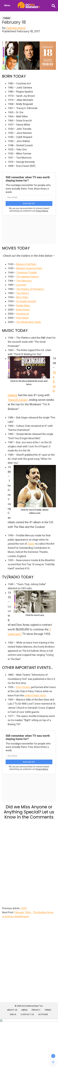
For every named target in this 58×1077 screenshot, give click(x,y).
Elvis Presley (23, 687)
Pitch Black (22, 317)
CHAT (24, 908)
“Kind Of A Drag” (18, 399)
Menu (7, 5)
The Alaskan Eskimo (27, 276)
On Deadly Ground (26, 301)
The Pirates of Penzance (30, 289)
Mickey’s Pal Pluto (26, 264)
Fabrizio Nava (15, 28)
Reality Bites (23, 305)
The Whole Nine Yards (28, 322)
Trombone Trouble (26, 272)
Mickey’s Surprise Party (29, 268)
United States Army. (35, 695)
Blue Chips (22, 297)
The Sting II (22, 293)
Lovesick (21, 284)
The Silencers (24, 280)
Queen (31, 543)
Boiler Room (23, 309)
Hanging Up (22, 313)
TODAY (6, 18)
